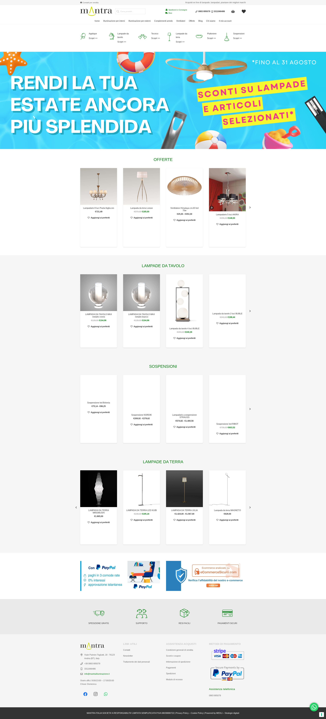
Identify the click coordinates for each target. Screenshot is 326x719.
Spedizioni (171, 673)
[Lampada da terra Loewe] (141, 186)
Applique (93, 34)
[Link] (244, 11)
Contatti (126, 650)
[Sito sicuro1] (206, 576)
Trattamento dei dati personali (136, 662)
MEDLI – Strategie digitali (227, 713)
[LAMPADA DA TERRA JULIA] (141, 488)
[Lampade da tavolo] (113, 36)
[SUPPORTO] (141, 613)
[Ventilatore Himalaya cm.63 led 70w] (184, 186)
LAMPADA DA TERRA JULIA (141, 510)
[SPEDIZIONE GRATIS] (99, 613)
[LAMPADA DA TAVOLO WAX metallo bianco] (141, 292)
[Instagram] (95, 694)
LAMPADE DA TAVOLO (163, 265)
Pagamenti (171, 668)
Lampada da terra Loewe (141, 208)
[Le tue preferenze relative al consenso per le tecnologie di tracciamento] (321, 714)
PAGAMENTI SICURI (227, 623)
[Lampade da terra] (171, 36)
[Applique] (84, 36)
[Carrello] (233, 11)
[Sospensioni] (228, 36)
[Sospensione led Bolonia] (98, 387)
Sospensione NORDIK (141, 415)
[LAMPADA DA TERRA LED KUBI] (98, 488)
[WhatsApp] (106, 694)
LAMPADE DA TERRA (163, 461)
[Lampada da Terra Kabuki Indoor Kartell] (227, 493)
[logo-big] (96, 11)
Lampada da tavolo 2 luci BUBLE (227, 314)
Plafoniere (211, 34)
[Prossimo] (250, 207)
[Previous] (76, 507)
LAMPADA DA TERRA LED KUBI (98, 510)
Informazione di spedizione (178, 662)
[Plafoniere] (201, 36)
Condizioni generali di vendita (179, 650)
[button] (126, 21)
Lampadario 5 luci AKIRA (227, 214)
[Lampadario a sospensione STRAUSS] (184, 393)
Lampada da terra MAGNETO (184, 510)
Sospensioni (238, 34)
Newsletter (128, 656)
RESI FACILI (184, 623)
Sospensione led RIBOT (227, 424)
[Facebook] (85, 694)
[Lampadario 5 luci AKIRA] (227, 189)
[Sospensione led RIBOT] (227, 398)
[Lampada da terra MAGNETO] (184, 488)
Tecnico (154, 34)
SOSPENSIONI (163, 366)
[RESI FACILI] (184, 613)
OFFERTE (163, 159)
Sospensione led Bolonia (98, 403)
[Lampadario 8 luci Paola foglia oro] (98, 186)
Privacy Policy (182, 713)
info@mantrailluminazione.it (97, 674)
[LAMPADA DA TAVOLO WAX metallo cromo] (98, 292)
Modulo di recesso (174, 679)
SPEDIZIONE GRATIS (98, 623)
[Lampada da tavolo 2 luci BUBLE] (227, 292)
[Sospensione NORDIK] (141, 393)
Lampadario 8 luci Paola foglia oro (98, 208)
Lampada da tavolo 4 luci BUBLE (184, 328)
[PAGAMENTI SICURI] (227, 613)
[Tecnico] (144, 36)
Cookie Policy (197, 713)
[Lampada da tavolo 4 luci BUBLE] (184, 299)
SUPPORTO (141, 623)
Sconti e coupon (173, 656)
